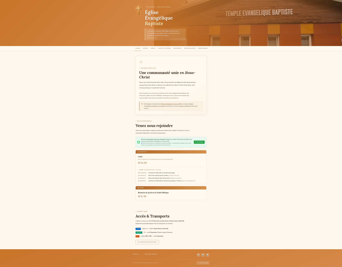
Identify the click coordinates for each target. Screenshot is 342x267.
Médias (153, 48)
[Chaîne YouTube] (198, 255)
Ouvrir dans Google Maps (148, 242)
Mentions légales (151, 254)
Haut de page (204, 263)
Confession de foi (190, 48)
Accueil (137, 48)
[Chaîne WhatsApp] (203, 255)
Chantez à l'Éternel (164, 48)
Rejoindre (200, 142)
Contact (145, 48)
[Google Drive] (207, 255)
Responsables (203, 48)
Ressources (178, 48)
